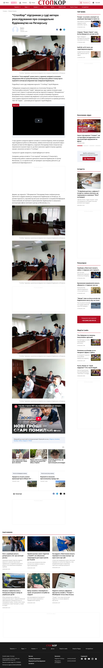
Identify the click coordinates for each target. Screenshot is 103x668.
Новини (36, 7)
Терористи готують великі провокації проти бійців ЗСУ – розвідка (22, 479)
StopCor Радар (74, 7)
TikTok (29, 441)
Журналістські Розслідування (37, 661)
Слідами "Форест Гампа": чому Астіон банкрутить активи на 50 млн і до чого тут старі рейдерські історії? (88, 35)
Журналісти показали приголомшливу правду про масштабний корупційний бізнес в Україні (51, 480)
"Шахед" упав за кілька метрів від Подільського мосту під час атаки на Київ (88, 300)
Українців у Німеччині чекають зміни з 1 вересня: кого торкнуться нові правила (88, 270)
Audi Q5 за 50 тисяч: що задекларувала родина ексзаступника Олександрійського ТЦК (88, 50)
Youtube (16, 441)
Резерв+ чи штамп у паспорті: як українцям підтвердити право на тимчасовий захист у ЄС (88, 19)
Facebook (57, 439)
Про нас (31, 656)
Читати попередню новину (20, 473)
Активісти (31, 663)
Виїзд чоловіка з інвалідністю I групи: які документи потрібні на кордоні (38, 593)
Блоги (45, 7)
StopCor (22, 28)
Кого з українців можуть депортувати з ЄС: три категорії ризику (12, 556)
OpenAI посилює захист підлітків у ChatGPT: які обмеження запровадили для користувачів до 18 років (38, 557)
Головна (5, 11)
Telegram (51, 439)
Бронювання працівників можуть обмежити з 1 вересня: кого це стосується (88, 285)
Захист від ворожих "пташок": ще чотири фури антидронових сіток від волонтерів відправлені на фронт (88, 138)
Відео (26, 7)
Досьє (52, 7)
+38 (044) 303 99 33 (89, 320)
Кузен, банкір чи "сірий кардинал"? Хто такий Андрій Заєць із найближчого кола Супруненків (87, 369)
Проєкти (16, 7)
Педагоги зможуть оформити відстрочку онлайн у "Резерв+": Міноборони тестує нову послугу (63, 593)
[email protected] (16, 665)
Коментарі (19, 494)
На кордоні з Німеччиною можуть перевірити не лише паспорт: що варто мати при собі (63, 556)
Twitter (20, 441)
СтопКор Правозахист (35, 658)
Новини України (12, 11)
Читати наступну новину (47, 473)
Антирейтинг (85, 7)
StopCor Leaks (62, 7)
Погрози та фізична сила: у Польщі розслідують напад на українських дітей (12, 593)
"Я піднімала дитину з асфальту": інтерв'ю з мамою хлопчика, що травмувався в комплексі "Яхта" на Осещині (88, 194)
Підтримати (86, 2)
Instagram (24, 441)
